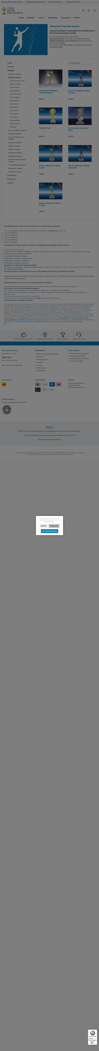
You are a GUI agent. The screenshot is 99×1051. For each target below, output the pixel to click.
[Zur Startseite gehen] (17, 10)
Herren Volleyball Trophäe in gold (49, 167)
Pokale (9, 63)
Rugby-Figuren (14, 110)
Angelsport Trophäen (14, 74)
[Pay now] (38, 384)
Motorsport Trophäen (14, 142)
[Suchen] (83, 11)
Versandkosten (45, 452)
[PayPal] (52, 384)
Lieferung (39, 365)
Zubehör (10, 183)
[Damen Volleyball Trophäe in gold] (50, 191)
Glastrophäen (12, 175)
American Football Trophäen (17, 81)
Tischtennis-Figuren (15, 120)
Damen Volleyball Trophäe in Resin (79, 92)
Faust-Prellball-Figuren (16, 94)
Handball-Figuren (14, 100)
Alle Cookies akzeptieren (49, 531)
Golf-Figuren (13, 127)
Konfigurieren (54, 526)
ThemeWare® (70, 454)
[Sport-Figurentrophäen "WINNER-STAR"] (50, 78)
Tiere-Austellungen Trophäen (17, 165)
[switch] (93, 1042)
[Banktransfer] (51, 390)
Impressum (40, 362)
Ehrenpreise (11, 179)
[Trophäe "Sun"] (50, 116)
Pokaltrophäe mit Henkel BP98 (78, 129)
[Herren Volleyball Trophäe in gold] (50, 153)
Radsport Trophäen (14, 146)
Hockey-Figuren (14, 104)
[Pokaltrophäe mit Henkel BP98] (80, 116)
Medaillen (10, 67)
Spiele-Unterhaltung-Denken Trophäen (17, 160)
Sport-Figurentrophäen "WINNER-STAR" (48, 92)
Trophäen (10, 70)
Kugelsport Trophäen (14, 134)
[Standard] (4, 384)
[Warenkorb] (94, 11)
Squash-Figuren (14, 114)
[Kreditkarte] (38, 390)
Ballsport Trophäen (14, 77)
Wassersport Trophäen (15, 168)
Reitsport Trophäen (14, 149)
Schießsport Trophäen (15, 153)
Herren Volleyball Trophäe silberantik (79, 167)
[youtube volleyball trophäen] (7, 324)
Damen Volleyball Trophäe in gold (50, 204)
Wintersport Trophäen (15, 172)
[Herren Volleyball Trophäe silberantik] (80, 153)
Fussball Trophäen (15, 97)
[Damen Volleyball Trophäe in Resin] (80, 78)
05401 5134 (6, 357)
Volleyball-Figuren (15, 123)
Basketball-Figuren (15, 90)
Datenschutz (40, 356)
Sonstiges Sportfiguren (15, 156)
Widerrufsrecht (41, 368)
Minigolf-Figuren (14, 107)
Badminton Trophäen (15, 84)
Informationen (40, 350)
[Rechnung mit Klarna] (59, 384)
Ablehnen (44, 526)
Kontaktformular (17, 365)
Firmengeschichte (42, 359)
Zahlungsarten (41, 370)
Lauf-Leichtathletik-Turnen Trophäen (16, 138)
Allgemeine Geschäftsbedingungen (47, 354)
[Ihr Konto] (88, 11)
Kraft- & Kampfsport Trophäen (17, 130)
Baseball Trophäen (15, 87)
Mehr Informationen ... (49, 521)
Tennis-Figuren (14, 117)
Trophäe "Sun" (45, 128)
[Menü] (96, 1031)
